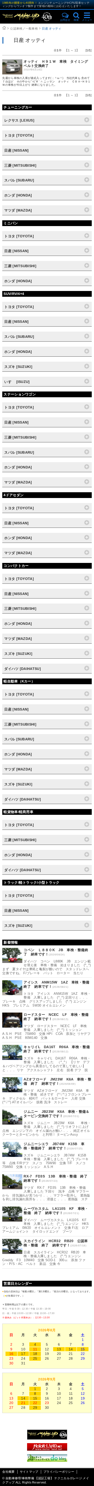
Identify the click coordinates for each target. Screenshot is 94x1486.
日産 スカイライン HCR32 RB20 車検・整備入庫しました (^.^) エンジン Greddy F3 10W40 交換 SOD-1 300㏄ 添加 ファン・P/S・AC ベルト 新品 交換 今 (44, 1258)
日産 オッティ (51, 28)
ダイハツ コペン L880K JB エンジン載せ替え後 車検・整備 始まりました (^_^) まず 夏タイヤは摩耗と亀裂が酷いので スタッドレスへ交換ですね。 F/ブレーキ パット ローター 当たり (46, 967)
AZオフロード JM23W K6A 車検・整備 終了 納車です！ (57, 1081)
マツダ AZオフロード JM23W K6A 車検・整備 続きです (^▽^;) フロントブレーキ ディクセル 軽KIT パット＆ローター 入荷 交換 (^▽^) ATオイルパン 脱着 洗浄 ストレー (46, 1096)
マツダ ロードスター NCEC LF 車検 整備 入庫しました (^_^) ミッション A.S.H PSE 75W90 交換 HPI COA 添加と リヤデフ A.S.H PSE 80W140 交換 (48, 1032)
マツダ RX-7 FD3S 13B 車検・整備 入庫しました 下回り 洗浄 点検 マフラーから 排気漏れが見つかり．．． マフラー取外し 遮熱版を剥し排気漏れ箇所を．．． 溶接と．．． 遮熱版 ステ (46, 1193)
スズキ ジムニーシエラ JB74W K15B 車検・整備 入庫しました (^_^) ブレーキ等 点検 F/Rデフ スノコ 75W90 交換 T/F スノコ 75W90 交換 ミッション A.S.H (45, 1161)
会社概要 (8, 1471)
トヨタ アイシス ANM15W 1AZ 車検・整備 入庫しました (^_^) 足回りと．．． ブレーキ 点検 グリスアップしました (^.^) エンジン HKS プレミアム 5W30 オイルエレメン (46, 999)
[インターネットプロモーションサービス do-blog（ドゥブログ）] (47, 1460)
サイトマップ (29, 1471)
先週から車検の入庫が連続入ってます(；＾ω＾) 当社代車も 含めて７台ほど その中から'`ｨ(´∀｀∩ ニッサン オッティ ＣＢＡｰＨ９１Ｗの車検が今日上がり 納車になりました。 (46, 81)
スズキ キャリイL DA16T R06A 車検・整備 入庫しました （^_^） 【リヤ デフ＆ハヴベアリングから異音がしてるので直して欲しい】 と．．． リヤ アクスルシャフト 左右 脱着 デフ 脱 (46, 1064)
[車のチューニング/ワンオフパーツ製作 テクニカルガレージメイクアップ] (29, 16)
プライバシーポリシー (58, 1471)
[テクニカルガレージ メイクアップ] (47, 1438)
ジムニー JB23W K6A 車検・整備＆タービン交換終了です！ (56, 1114)
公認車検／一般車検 (24, 28)
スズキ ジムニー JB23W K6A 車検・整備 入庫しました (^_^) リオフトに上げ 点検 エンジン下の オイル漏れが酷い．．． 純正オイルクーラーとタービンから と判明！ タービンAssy (47, 1129)
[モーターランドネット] (47, 1449)
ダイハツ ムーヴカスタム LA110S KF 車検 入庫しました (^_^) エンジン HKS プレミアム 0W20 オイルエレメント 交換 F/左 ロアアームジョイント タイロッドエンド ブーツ (47, 1226)
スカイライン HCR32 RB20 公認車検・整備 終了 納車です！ (56, 1243)
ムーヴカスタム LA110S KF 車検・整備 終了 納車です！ (56, 1211)
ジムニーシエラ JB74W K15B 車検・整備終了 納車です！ (54, 1146)
